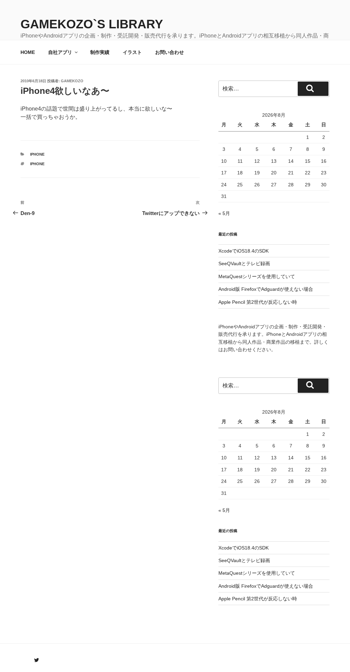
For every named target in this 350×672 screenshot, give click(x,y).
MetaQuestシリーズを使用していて (256, 276)
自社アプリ (60, 52)
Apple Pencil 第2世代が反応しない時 (257, 302)
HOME (28, 52)
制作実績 (99, 52)
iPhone (37, 154)
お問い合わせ (169, 52)
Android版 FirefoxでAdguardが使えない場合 (265, 289)
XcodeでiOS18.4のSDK (243, 251)
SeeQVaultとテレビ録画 (244, 263)
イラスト (132, 52)
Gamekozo (72, 81)
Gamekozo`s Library (92, 24)
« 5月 (224, 213)
